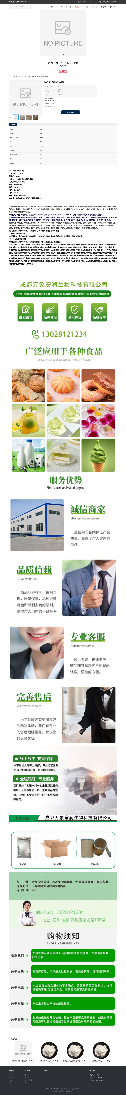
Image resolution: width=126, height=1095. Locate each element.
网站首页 (21, 76)
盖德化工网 (69, 1091)
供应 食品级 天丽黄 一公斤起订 (49, 1061)
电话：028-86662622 (97, 1077)
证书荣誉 (86, 7)
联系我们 (94, 7)
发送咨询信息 (70, 112)
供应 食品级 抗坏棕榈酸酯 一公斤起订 (23, 1061)
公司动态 (68, 7)
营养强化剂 (28, 1080)
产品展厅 (77, 7)
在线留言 (103, 7)
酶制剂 (27, 1077)
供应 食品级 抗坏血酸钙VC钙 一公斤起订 (75, 1061)
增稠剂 (27, 1082)
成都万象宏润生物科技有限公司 (54, 1089)
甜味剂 (27, 1075)
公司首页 (50, 7)
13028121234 (113, 2)
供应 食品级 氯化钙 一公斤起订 (101, 1061)
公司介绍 (59, 7)
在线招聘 (112, 7)
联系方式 (11, 1082)
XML (78, 1089)
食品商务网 (61, 1091)
